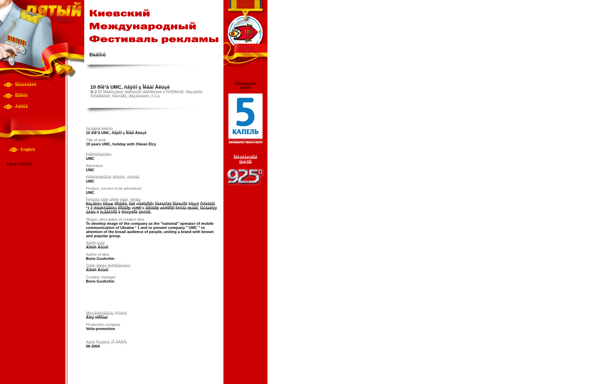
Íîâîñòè (21, 95)
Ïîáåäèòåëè (25, 84)
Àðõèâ (21, 106)
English (28, 149)
